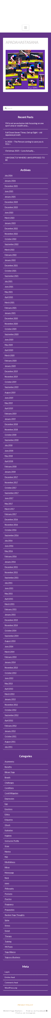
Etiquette (9, 820)
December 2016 (11, 519)
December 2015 (11, 567)
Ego (6, 804)
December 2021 (11, 265)
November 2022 (11, 234)
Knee (7, 846)
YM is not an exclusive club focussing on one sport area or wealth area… (24, 124)
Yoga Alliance (10, 952)
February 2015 (10, 609)
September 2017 (11, 493)
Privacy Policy (25, 1005)
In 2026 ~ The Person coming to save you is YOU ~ (24, 142)
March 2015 (9, 604)
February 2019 (10, 413)
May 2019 (9, 403)
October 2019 (10, 382)
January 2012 (10, 731)
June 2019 (9, 398)
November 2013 (11, 667)
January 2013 (10, 699)
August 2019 (10, 392)
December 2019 (11, 371)
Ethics (7, 814)
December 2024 (11, 202)
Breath (7, 777)
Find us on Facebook (36, 1011)
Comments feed (11, 982)
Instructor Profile (12, 841)
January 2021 (10, 313)
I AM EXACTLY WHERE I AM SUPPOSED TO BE (25, 158)
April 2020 (9, 350)
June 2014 (9, 646)
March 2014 (9, 652)
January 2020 (10, 366)
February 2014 (10, 657)
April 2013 (9, 689)
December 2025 (11, 186)
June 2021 (9, 286)
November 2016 (11, 524)
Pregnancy (9, 904)
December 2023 (11, 207)
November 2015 (11, 572)
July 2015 (8, 583)
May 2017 (9, 503)
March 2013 (9, 694)
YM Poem (9, 947)
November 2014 (11, 625)
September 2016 (11, 535)
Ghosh (7, 825)
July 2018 (8, 445)
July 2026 (8, 175)
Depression (9, 798)
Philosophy (9, 888)
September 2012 (11, 715)
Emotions (8, 809)
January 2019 (10, 419)
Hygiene (8, 835)
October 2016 (10, 530)
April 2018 (9, 461)
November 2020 (11, 323)
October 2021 (10, 271)
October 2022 (10, 239)
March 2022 (9, 249)
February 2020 (10, 360)
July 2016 (8, 540)
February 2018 (10, 466)
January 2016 (10, 562)
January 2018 (10, 472)
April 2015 (9, 599)
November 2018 (11, 429)
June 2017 (9, 498)
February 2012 (10, 726)
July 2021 (8, 281)
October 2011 (10, 736)
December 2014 (11, 620)
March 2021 (9, 302)
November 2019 (11, 376)
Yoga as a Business (12, 957)
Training (8, 941)
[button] (25, 28)
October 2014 (10, 630)
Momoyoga (9, 872)
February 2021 (10, 308)
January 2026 (10, 181)
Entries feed (10, 977)
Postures (8, 894)
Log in (7, 972)
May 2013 (9, 683)
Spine (7, 920)
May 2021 (9, 292)
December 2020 (11, 318)
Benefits (8, 767)
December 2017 (11, 477)
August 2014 (10, 641)
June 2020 (9, 339)
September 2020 (11, 334)
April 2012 (9, 720)
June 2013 (9, 678)
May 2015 (9, 593)
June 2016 (9, 546)
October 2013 (10, 673)
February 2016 (10, 556)
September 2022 (11, 244)
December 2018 (11, 424)
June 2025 (9, 191)
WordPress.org (11, 988)
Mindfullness (10, 862)
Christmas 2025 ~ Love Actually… (20, 151)
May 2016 (9, 551)
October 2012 (10, 710)
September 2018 (11, 440)
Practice (8, 899)
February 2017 (10, 514)
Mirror (7, 867)
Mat (6, 857)
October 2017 (10, 487)
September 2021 (11, 276)
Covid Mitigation (11, 793)
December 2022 (11, 228)
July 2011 (8, 747)
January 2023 (10, 223)
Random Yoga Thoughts (14, 915)
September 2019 (11, 387)
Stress (7, 925)
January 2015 (10, 614)
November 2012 (11, 704)
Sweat (7, 931)
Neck (7, 878)
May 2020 (9, 345)
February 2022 (10, 255)
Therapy (8, 936)
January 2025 (10, 197)
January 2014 (10, 662)
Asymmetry (9, 761)
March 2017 (9, 509)
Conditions (9, 788)
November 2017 (11, 482)
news (7, 883)
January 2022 (10, 260)
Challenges (9, 783)
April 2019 (9, 408)
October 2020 (10, 329)
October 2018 (10, 435)
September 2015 (11, 577)
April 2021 (9, 297)
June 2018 (9, 450)
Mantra (8, 851)
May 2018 (9, 456)
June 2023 (9, 212)
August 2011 (10, 741)
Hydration (9, 830)
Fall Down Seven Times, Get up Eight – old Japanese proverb (23, 133)
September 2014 (11, 636)
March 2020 (9, 355)
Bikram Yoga (10, 772)
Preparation (9, 910)
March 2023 (9, 218)
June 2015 (9, 588)
